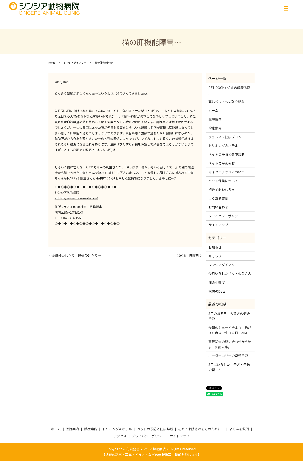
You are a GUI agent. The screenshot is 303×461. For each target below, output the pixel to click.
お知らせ (215, 247)
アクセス (120, 435)
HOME (51, 62)
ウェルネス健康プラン (224, 136)
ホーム (213, 110)
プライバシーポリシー (224, 215)
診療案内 (215, 127)
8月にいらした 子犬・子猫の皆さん (229, 367)
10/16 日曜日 (188, 255)
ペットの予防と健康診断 (226, 154)
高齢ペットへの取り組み (226, 101)
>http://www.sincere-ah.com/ (76, 198)
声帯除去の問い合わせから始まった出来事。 (229, 344)
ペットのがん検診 (221, 163)
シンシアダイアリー (75, 62)
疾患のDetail (218, 291)
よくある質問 (218, 198)
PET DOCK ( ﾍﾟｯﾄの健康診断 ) (229, 90)
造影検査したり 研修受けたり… (76, 255)
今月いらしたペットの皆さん (229, 273)
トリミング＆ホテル (223, 145)
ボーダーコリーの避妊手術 (228, 355)
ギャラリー (216, 255)
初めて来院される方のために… (201, 428)
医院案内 (215, 119)
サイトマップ (218, 224)
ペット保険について (223, 180)
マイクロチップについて (226, 171)
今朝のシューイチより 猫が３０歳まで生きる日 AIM (229, 330)
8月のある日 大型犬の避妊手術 (229, 316)
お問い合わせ (218, 206)
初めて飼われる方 (221, 189)
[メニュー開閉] (286, 8)
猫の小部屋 (216, 282)
